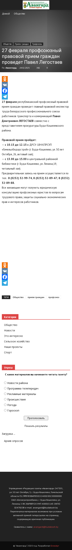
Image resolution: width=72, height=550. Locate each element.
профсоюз (53, 297)
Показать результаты (36, 426)
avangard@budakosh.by (45, 526)
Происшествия (16, 399)
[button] (67, 5)
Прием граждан (22, 44)
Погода (11, 405)
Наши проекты (13, 347)
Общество (7, 44)
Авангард (11, 67)
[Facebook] (36, 91)
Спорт (8, 352)
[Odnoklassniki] (36, 79)
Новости (9, 330)
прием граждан (36, 297)
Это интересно (13, 336)
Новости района (17, 383)
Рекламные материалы (21, 394)
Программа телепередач (22, 388)
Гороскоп (13, 410)
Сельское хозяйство (17, 341)
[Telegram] (36, 97)
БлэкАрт (55, 545)
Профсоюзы (37, 44)
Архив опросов (13, 441)
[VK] (36, 85)
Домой (6, 13)
